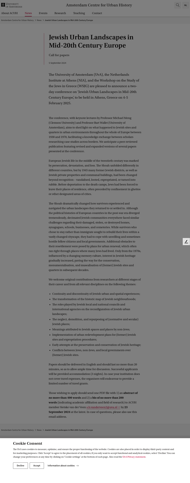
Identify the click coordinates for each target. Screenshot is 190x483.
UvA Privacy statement (134, 457)
